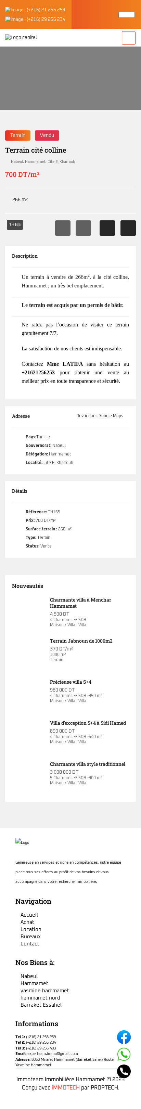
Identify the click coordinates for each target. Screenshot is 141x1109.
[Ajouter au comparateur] (128, 228)
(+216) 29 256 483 (41, 1048)
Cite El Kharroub (61, 162)
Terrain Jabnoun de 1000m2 (81, 640)
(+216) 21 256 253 (46, 10)
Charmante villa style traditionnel (87, 764)
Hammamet (35, 162)
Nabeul (17, 162)
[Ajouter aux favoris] (107, 228)
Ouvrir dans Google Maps (100, 416)
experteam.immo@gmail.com (52, 1054)
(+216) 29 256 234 (46, 19)
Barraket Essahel (41, 1005)
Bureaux (31, 936)
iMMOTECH (66, 1088)
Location (31, 929)
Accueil (12, 91)
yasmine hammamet (45, 990)
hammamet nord (40, 998)
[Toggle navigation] (128, 38)
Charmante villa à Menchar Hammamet (80, 602)
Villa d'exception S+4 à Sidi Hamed (88, 723)
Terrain (17, 135)
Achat (27, 922)
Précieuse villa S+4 (70, 682)
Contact (30, 943)
